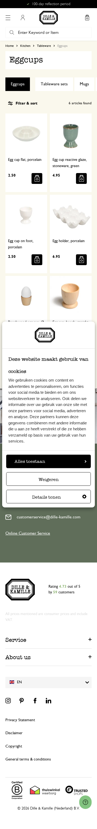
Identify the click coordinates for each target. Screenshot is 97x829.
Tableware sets (54, 84)
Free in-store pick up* (50, 4)
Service (15, 639)
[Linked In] (48, 700)
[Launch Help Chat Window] (85, 802)
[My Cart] (87, 17)
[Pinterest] (21, 700)
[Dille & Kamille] (48, 17)
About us (18, 657)
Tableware (44, 45)
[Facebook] (35, 700)
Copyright (13, 746)
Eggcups (18, 84)
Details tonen (46, 497)
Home (9, 45)
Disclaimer (14, 733)
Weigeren (49, 479)
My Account (22, 17)
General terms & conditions (28, 759)
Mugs (84, 84)
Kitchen (25, 45)
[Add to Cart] (37, 178)
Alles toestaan (30, 461)
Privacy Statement (20, 720)
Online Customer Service (27, 533)
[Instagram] (8, 700)
